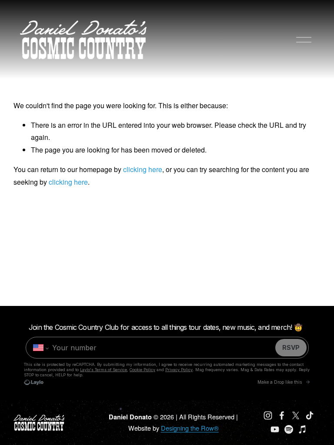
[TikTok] (309, 415)
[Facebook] (281, 415)
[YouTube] (275, 429)
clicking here (142, 169)
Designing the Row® (190, 427)
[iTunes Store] (302, 429)
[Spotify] (288, 429)
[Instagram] (268, 415)
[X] (295, 415)
